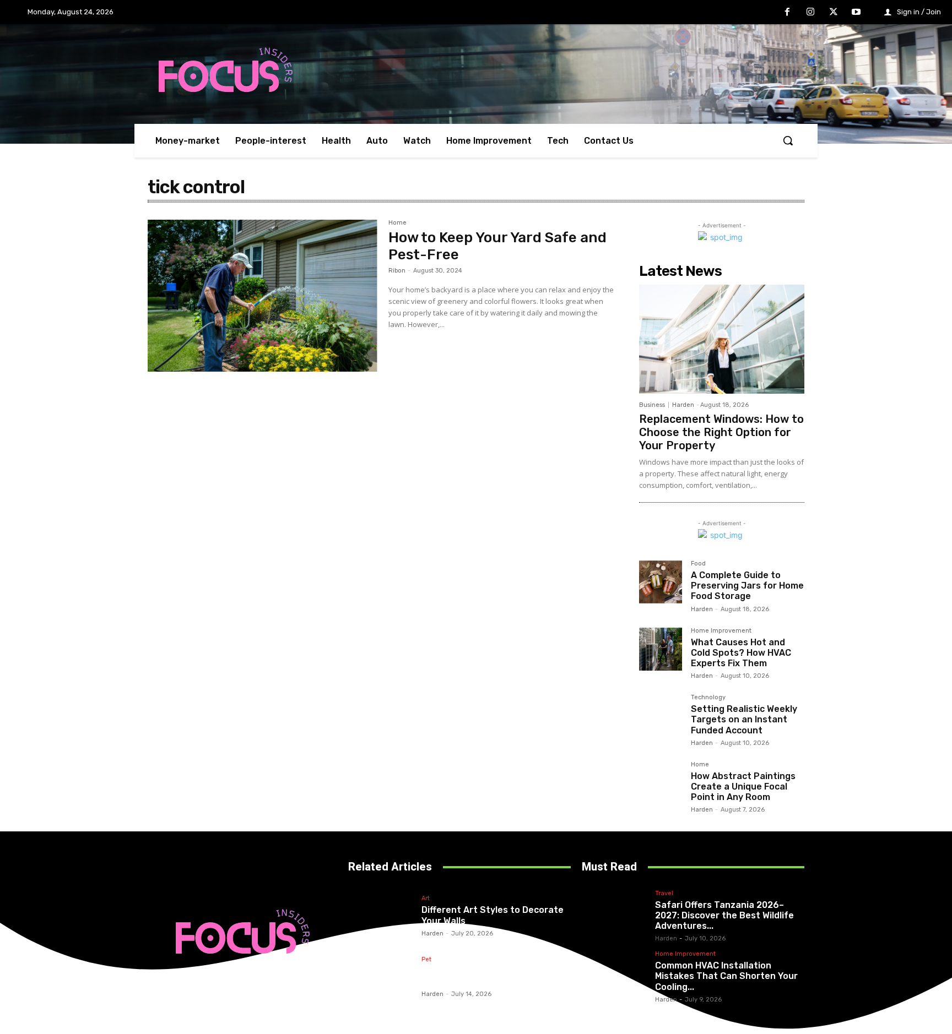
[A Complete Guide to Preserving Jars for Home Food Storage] (660, 581)
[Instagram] (810, 12)
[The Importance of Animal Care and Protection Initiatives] (383, 976)
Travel (664, 893)
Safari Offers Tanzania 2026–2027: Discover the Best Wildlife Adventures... (724, 915)
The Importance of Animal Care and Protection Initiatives (489, 976)
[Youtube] (856, 12)
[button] (787, 140)
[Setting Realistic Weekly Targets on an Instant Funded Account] (660, 715)
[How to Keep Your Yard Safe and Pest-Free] (262, 296)
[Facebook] (787, 12)
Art (425, 898)
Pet (426, 959)
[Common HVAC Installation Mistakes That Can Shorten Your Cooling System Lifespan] (617, 976)
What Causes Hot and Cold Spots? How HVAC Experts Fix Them (741, 652)
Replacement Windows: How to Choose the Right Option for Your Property (721, 432)
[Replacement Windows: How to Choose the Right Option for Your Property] (721, 339)
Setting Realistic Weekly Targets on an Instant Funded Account (744, 719)
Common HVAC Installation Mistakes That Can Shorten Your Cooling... (726, 976)
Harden (683, 405)
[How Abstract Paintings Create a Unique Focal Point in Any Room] (660, 782)
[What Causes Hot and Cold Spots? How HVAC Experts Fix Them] (660, 649)
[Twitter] (833, 12)
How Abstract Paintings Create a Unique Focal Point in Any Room (743, 786)
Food (698, 563)
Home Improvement (721, 631)
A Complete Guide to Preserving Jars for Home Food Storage (747, 585)
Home (397, 223)
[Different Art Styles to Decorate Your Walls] (383, 915)
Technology (708, 697)
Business (652, 405)
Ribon (396, 270)
